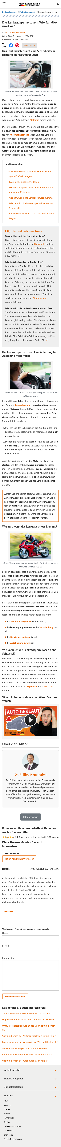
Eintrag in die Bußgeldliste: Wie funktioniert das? (27, 1054)
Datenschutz (9, 1131)
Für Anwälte (9, 1118)
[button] (4, 45)
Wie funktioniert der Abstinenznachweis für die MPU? (29, 1035)
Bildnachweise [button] (30, 816)
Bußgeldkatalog (9, 12)
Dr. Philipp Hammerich (15, 32)
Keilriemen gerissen (20, 636)
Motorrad (34, 119)
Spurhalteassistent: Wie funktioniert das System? (26, 1013)
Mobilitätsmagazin (30, 4)
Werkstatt (48, 686)
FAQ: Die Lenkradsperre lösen (24, 181)
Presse (7, 1113)
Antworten (8, 911)
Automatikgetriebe (19, 134)
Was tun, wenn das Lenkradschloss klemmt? (31, 197)
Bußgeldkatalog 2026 (34, 5)
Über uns (7, 1109)
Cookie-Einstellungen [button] (13, 1139)
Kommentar (8, 958)
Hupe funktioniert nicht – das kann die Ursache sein (28, 1019)
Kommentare (29, 45)
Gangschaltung (22, 404)
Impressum (8, 1135)
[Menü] (4, 5)
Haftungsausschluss (12, 1126)
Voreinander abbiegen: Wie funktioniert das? (24, 1048)
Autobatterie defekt (20, 642)
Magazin (7, 1105)
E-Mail (6, 945)
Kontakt (7, 1122)
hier (47, 340)
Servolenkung (46, 627)
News (6, 1101)
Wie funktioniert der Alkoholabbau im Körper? (25, 1060)
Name (6, 933)
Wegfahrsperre (40, 298)
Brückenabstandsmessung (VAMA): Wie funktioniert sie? (30, 1042)
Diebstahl (39, 243)
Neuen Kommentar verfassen (19, 858)
